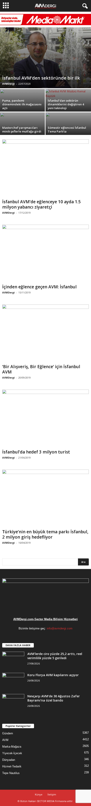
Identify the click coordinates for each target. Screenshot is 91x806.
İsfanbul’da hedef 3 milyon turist (36, 452)
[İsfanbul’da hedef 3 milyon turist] (45, 418)
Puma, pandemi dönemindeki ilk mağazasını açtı (22, 104)
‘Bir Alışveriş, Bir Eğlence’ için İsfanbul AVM (41, 369)
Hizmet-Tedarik (11, 766)
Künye (38, 794)
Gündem (7, 733)
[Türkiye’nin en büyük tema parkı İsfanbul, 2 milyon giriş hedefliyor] (45, 498)
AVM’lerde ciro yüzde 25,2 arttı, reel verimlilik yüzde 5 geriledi (54, 656)
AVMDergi (8, 83)
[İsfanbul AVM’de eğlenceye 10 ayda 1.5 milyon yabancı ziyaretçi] (45, 168)
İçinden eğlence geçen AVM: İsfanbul (39, 287)
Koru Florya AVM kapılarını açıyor (53, 675)
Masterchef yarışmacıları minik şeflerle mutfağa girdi (21, 129)
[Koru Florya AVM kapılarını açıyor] (13, 681)
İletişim (51, 794)
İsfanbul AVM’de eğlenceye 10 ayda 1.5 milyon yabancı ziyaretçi (41, 204)
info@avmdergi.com (59, 628)
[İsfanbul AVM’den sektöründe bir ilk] (45, 57)
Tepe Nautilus (11, 773)
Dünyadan (8, 759)
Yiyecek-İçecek (12, 753)
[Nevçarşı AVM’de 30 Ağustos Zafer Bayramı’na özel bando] (13, 702)
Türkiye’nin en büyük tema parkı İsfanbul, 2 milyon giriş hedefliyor (45, 534)
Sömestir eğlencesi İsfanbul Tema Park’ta (67, 129)
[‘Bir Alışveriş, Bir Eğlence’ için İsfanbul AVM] (45, 333)
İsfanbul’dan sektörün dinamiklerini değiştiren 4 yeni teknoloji (66, 104)
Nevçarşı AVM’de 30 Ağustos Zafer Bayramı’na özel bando (53, 698)
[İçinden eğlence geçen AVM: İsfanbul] (45, 253)
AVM (5, 740)
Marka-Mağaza (11, 746)
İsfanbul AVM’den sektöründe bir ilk (41, 78)
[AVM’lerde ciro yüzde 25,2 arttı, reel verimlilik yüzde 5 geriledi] (13, 660)
